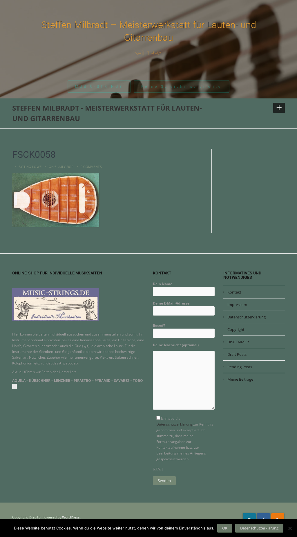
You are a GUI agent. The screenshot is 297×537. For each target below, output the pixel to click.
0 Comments (91, 166)
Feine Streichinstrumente (181, 87)
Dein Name (162, 283)
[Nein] (290, 528)
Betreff (159, 325)
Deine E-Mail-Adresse (171, 303)
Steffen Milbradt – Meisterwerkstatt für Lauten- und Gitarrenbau (148, 31)
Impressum (237, 304)
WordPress (71, 517)
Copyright (236, 329)
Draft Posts (237, 354)
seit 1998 (148, 52)
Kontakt (234, 292)
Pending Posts (239, 366)
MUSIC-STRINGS (99, 87)
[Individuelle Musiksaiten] (55, 304)
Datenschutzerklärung (174, 424)
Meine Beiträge (240, 379)
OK (224, 528)
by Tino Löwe (30, 166)
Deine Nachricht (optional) (176, 344)
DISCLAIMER (238, 341)
